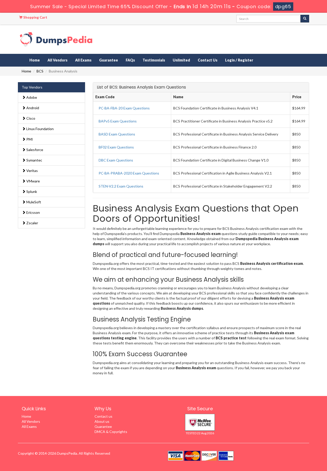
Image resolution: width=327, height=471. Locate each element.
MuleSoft (33, 202)
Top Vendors (32, 87)
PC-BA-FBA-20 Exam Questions (124, 108)
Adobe (31, 97)
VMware (33, 181)
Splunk (31, 191)
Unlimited (181, 60)
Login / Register (239, 60)
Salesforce (34, 149)
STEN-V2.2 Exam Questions (121, 186)
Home (34, 60)
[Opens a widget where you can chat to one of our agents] (292, 441)
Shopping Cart (34, 17)
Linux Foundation (40, 129)
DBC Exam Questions (116, 160)
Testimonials (154, 60)
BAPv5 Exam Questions (118, 121)
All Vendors (57, 60)
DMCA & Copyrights (111, 431)
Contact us (103, 416)
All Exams (83, 60)
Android (32, 108)
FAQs (130, 60)
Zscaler (32, 223)
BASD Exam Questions (117, 134)
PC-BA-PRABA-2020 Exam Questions (129, 173)
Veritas (32, 170)
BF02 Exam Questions (116, 147)
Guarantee (108, 60)
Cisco (30, 118)
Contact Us (207, 60)
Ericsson (33, 212)
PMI (29, 139)
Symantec (34, 160)
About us (102, 421)
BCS (40, 71)
